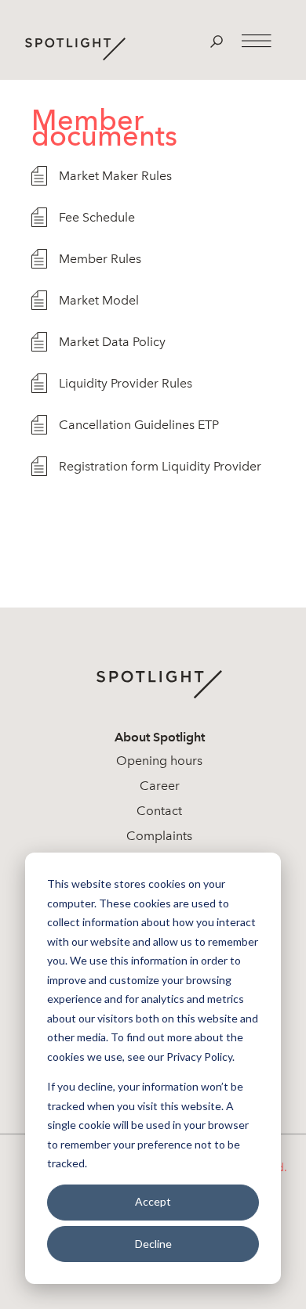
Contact (159, 810)
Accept (153, 1201)
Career (160, 785)
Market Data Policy (112, 341)
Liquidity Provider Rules (125, 383)
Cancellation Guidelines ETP (139, 424)
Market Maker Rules (115, 175)
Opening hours (159, 760)
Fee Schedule (97, 217)
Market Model (99, 300)
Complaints (159, 835)
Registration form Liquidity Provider (160, 466)
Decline (153, 1243)
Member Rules (100, 258)
